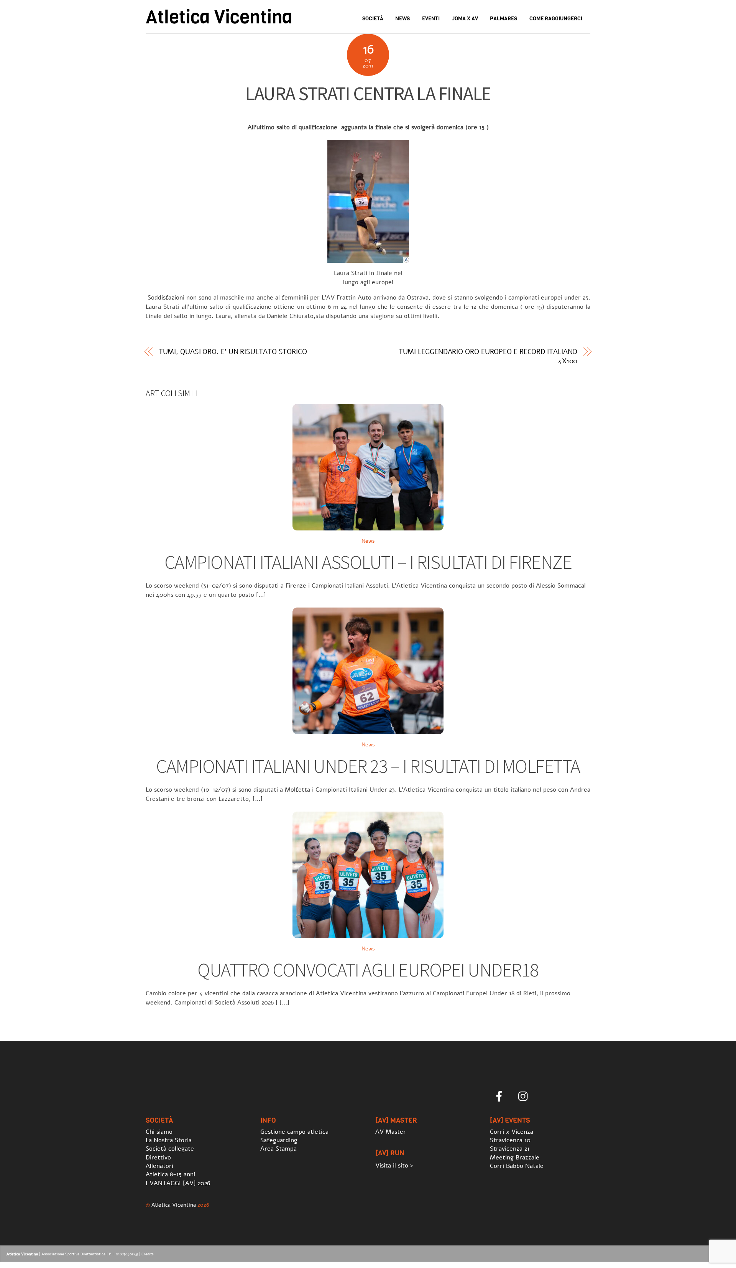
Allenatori (159, 1166)
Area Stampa (278, 1148)
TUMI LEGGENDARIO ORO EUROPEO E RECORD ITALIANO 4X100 (488, 356)
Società (372, 18)
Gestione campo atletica (294, 1132)
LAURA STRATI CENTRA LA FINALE (368, 93)
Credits (147, 1254)
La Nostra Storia (169, 1140)
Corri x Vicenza (511, 1132)
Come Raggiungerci (555, 18)
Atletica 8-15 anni (170, 1174)
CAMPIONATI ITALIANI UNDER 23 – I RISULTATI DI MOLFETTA (368, 766)
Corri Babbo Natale (517, 1166)
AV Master (390, 1132)
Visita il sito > (394, 1165)
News (402, 18)
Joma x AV (465, 18)
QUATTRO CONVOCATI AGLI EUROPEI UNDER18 (367, 970)
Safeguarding (278, 1140)
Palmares (503, 18)
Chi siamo (159, 1132)
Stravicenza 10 (510, 1140)
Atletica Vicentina (173, 1205)
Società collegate (170, 1148)
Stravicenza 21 (509, 1148)
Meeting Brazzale (514, 1157)
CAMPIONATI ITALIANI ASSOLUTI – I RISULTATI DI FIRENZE (368, 562)
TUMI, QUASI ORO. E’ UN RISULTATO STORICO (233, 351)
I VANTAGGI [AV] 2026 (178, 1183)
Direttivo (158, 1157)
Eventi (431, 18)
